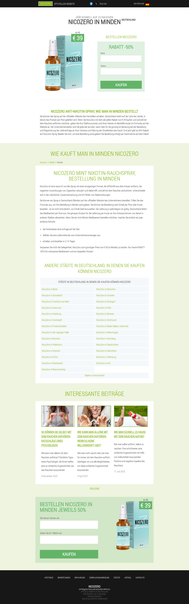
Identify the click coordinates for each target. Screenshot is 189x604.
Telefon (103, 66)
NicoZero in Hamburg (51, 313)
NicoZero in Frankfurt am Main (55, 301)
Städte (117, 577)
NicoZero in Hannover (51, 307)
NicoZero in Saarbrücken (107, 344)
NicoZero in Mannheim (106, 350)
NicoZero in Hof (103, 363)
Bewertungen (64, 577)
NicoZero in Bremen (105, 313)
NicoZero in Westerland (52, 363)
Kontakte (140, 577)
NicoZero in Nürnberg (106, 338)
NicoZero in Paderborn (52, 344)
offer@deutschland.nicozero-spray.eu (94, 589)
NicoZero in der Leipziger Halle (55, 332)
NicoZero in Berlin (50, 289)
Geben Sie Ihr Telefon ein (51, 533)
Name (102, 53)
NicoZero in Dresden (105, 295)
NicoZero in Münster (51, 338)
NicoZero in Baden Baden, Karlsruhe (112, 326)
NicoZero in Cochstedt (52, 319)
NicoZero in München (105, 289)
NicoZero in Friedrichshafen (54, 326)
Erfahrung (80, 577)
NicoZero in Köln (103, 307)
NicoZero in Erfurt (50, 356)
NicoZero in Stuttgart (105, 301)
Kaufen (121, 84)
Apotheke (48, 577)
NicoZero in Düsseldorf (52, 295)
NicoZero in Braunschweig (53, 369)
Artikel (127, 577)
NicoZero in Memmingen (107, 332)
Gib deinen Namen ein (49, 518)
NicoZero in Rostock (51, 350)
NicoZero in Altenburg (106, 356)
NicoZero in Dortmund (106, 319)
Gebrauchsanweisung (99, 577)
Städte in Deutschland (94, 375)
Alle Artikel (94, 488)
